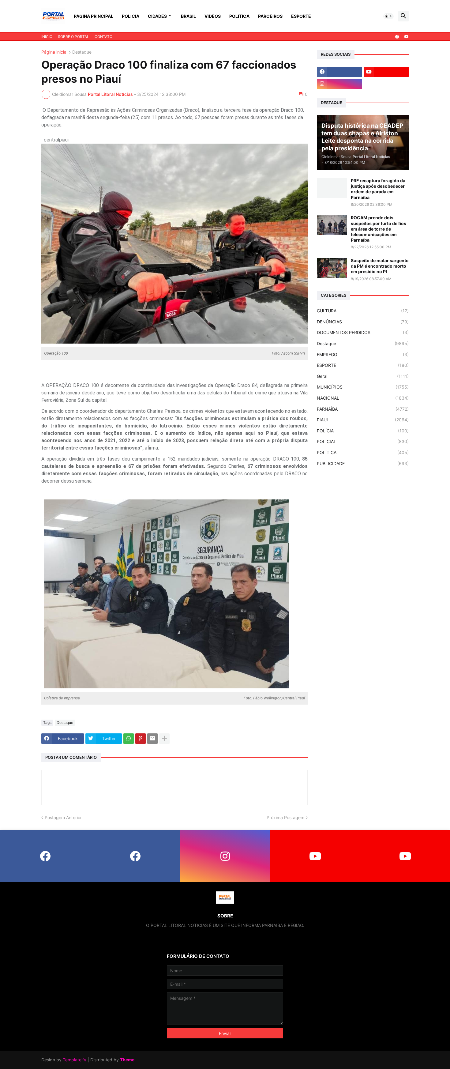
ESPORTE (301, 16)
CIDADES (157, 16)
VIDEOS (212, 16)
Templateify (74, 1059)
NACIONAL (363, 398)
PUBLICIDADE (363, 463)
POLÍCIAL (363, 441)
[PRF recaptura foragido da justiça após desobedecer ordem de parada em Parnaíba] (332, 188)
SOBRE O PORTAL (73, 36)
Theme (127, 1059)
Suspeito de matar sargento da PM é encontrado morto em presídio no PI (380, 266)
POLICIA (130, 16)
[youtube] (406, 36)
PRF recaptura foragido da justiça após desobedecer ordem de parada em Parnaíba (378, 189)
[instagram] (339, 84)
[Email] (152, 738)
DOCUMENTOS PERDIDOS (363, 332)
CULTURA (363, 310)
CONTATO (103, 36)
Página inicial (54, 52)
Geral (363, 376)
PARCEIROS (270, 16)
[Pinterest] (140, 738)
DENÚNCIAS (363, 321)
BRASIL (188, 16)
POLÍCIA (363, 430)
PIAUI (363, 419)
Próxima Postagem (285, 817)
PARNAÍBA (363, 409)
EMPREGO (363, 354)
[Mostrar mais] (164, 738)
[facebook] (397, 36)
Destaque (82, 52)
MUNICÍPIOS (363, 387)
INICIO (46, 36)
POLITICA (239, 16)
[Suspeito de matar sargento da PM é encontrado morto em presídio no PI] (332, 268)
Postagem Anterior (63, 817)
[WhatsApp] (128, 738)
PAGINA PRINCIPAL (93, 16)
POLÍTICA (363, 452)
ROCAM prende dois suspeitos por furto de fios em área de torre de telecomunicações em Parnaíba (378, 229)
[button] (388, 16)
